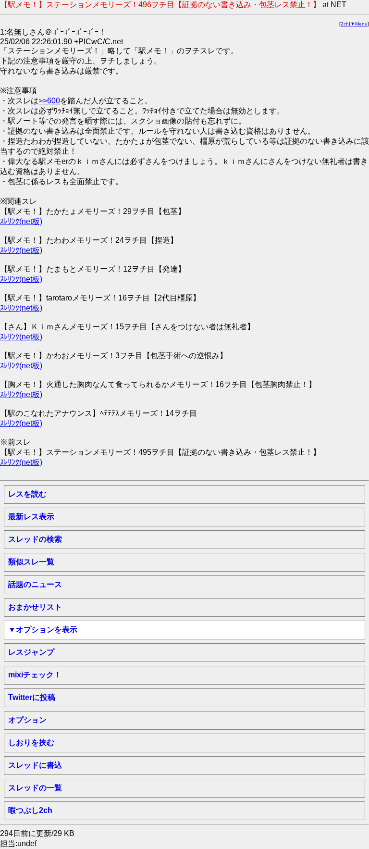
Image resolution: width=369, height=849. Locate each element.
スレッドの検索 (35, 539)
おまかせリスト (35, 607)
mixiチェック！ (35, 675)
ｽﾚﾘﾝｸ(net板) (21, 221)
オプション (27, 720)
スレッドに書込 (35, 765)
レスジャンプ (31, 652)
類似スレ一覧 (31, 562)
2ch (345, 23)
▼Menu (359, 23)
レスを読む (27, 494)
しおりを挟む (31, 742)
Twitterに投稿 (31, 697)
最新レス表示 (31, 516)
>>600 (49, 101)
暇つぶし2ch (30, 810)
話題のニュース (35, 584)
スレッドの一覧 (35, 788)
